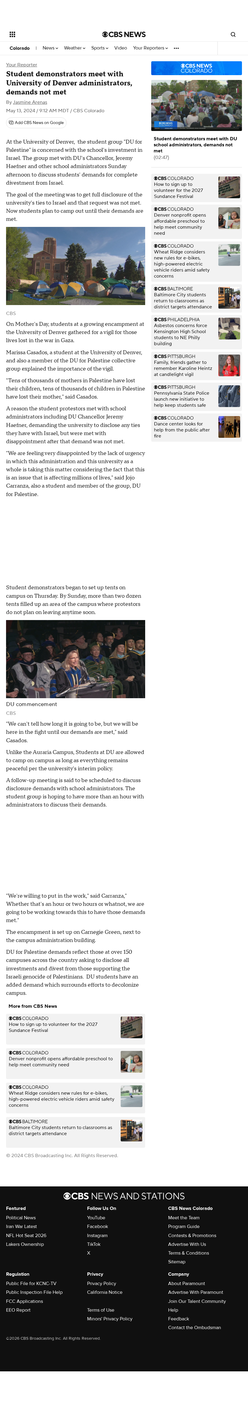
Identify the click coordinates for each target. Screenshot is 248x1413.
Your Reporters (149, 48)
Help (173, 1310)
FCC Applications (24, 1301)
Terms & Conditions (188, 1253)
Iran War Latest (21, 1226)
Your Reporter (21, 64)
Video (120, 48)
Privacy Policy (101, 1283)
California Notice (104, 1292)
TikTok (93, 1244)
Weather (73, 48)
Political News (21, 1217)
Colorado (20, 48)
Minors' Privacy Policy (109, 1318)
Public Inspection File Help (34, 1292)
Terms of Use (100, 1310)
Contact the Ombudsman (194, 1327)
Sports (98, 48)
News (49, 48)
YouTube (96, 1217)
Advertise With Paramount (195, 1292)
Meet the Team (184, 1217)
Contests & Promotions (192, 1235)
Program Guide (184, 1226)
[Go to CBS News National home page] (124, 34)
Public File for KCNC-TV (31, 1283)
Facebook (97, 1226)
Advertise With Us (187, 1244)
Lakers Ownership (25, 1244)
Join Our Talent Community (197, 1301)
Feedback (178, 1318)
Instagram (97, 1235)
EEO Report (18, 1310)
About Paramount (186, 1283)
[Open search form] (233, 34)
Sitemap (176, 1261)
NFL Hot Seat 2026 (26, 1235)
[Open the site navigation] (48, 34)
